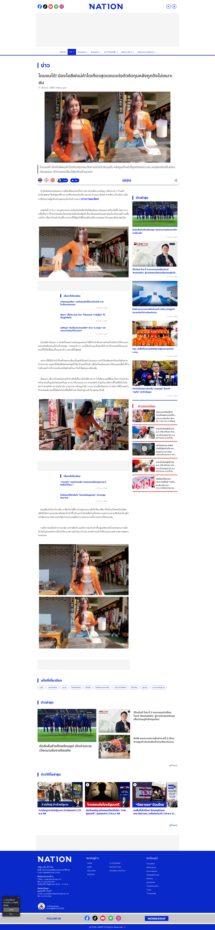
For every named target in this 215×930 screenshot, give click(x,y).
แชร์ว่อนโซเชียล (120, 687)
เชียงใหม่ (134, 687)
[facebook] (87, 920)
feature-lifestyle (117, 870)
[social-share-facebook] (40, 6)
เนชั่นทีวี (100, 927)
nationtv (149, 878)
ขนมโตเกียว (52, 687)
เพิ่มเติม (6, 905)
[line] (110, 920)
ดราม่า (64, 687)
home (89, 863)
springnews (150, 882)
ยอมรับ (11, 910)
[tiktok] (95, 920)
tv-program (114, 863)
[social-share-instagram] (61, 6)
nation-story (115, 867)
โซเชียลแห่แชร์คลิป (102, 687)
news (89, 867)
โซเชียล (88, 687)
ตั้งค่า (11, 914)
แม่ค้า (41, 687)
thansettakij (151, 893)
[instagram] (118, 920)
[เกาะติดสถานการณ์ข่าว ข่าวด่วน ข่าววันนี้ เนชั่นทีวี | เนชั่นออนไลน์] (106, 6)
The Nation (150, 863)
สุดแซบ (144, 687)
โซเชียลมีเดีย (76, 687)
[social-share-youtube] (50, 6)
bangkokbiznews (152, 875)
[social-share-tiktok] (45, 6)
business (91, 874)
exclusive (91, 870)
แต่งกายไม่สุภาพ (158, 687)
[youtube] (102, 920)
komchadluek (151, 871)
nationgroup (151, 867)
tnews (148, 890)
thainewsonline (152, 886)
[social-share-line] (56, 6)
